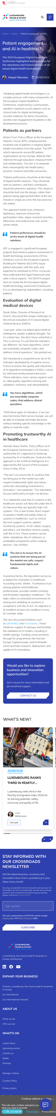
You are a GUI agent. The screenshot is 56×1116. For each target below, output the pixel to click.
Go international (10, 994)
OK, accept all (13, 1111)
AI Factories (31, 623)
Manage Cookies (10, 1073)
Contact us (28, 695)
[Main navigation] (50, 17)
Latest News (8, 1043)
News (15, 33)
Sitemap (6, 1063)
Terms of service (25, 918)
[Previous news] (44, 839)
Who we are (8, 1023)
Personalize (32, 1111)
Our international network (15, 999)
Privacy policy (8, 918)
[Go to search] (42, 17)
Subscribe (28, 927)
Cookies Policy (9, 1080)
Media (5, 1058)
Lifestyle (13, 822)
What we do (8, 1018)
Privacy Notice (24, 895)
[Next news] (50, 839)
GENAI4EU (12, 623)
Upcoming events (11, 1048)
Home (5, 33)
